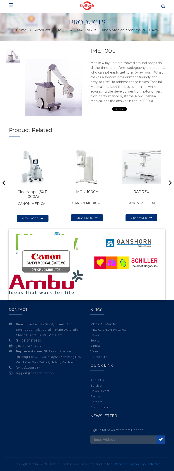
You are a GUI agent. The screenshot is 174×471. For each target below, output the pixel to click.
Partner (96, 396)
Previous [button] (3, 182)
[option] (53, 87)
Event (94, 340)
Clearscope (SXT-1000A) (32, 194)
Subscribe (160, 439)
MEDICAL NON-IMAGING (108, 329)
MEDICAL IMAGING (104, 324)
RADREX (141, 192)
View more (30, 218)
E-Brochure (98, 357)
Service (96, 385)
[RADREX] (141, 167)
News (94, 335)
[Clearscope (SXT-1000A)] (32, 167)
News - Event (99, 391)
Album (95, 346)
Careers (96, 402)
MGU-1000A (87, 192)
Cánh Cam (153, 464)
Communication (102, 407)
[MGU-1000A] (87, 167)
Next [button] (170, 182)
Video (94, 351)
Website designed (127, 464)
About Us (97, 380)
